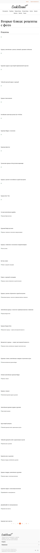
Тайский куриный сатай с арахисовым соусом (13, 439)
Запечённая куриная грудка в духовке (11, 407)
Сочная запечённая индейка (8, 212)
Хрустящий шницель (6, 423)
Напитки (20, 13)
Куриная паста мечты (6, 521)
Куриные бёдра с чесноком (8, 130)
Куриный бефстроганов (7, 228)
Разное (24, 13)
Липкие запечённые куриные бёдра (10, 374)
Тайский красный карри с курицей (10, 82)
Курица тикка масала (6, 98)
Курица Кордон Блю (6, 326)
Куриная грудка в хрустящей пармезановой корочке (14, 65)
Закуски (35, 11)
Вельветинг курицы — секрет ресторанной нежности (15, 342)
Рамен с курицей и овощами (8, 277)
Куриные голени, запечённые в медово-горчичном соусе (16, 358)
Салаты (31, 11)
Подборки (11, 11)
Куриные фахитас (5, 147)
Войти (27, 1)
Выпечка (15, 13)
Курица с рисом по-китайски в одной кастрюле (13, 179)
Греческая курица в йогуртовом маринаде (12, 163)
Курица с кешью (5, 391)
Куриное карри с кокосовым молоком (11, 488)
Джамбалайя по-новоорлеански (9, 505)
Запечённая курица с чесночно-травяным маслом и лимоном (17, 309)
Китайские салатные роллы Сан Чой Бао (11, 114)
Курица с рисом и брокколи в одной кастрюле (13, 293)
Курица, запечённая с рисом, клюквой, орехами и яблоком (16, 49)
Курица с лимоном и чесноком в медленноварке (14, 244)
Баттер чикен (4, 261)
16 (22, 523)
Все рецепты (5, 11)
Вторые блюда (25, 11)
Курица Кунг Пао (5, 196)
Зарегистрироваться (35, 1)
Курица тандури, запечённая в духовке (11, 472)
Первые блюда (18, 11)
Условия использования (11, 551)
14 (17, 523)
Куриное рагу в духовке (7, 456)
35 (26, 523)
